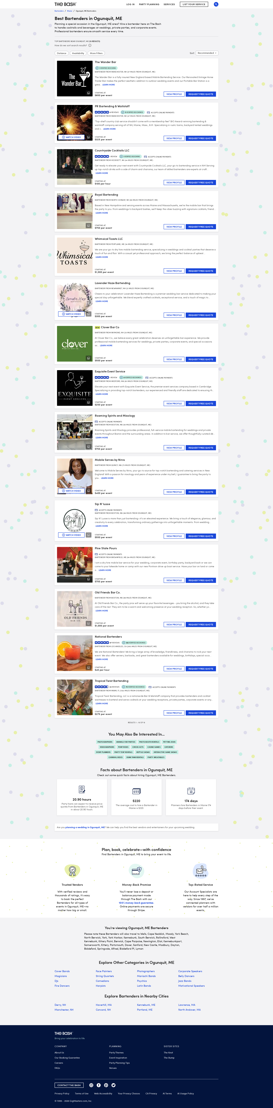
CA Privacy (151, 1093)
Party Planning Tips (119, 1062)
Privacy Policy (62, 1093)
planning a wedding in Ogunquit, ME (85, 827)
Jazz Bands (184, 981)
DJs (56, 981)
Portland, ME (144, 1009)
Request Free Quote (201, 94)
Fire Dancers (62, 985)
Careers (59, 1062)
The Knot (168, 1052)
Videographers (107, 747)
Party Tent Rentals (123, 752)
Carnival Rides (116, 757)
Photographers (105, 742)
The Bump (169, 1057)
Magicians (61, 976)
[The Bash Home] (66, 4)
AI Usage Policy (185, 1093)
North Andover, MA (189, 1009)
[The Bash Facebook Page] (99, 1085)
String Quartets (105, 976)
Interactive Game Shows (165, 752)
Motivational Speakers (191, 985)
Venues (113, 1068)
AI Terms (167, 1093)
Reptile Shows (143, 752)
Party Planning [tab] (149, 4)
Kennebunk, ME (146, 1004)
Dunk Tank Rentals (135, 757)
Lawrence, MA (186, 1004)
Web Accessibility (103, 1093)
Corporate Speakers (190, 971)
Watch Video (73, 137)
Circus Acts (137, 747)
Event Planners (103, 752)
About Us (59, 1052)
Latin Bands (144, 985)
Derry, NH (60, 1004)
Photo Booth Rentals (149, 742)
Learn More (108, 84)
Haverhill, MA (104, 1004)
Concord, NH (103, 1009)
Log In (130, 4)
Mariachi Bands (146, 976)
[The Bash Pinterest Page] (106, 1085)
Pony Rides (123, 747)
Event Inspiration (118, 1057)
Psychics (142, 981)
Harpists (101, 985)
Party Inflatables (156, 757)
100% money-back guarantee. (136, 902)
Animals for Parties (125, 742)
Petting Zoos (169, 742)
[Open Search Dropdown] (216, 4)
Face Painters (104, 971)
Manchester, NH (64, 1009)
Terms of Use (81, 1093)
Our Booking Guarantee (67, 1057)
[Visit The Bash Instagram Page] (91, 1085)
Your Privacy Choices (129, 1093)
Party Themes (116, 1052)
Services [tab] (169, 4)
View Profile (174, 94)
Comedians (102, 981)
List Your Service (194, 4)
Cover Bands (62, 971)
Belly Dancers (186, 976)
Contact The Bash (69, 1085)
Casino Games (153, 747)
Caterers (169, 747)
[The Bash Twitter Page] (113, 1085)
